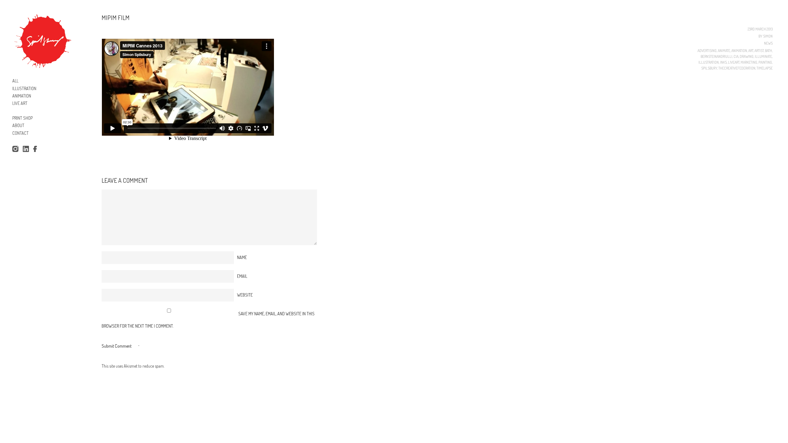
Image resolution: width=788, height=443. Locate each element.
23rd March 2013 (760, 29)
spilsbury (709, 68)
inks (723, 62)
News (768, 43)
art (750, 50)
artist (759, 50)
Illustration (708, 62)
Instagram (15, 149)
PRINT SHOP (22, 118)
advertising (707, 50)
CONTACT (20, 133)
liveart (733, 62)
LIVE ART (19, 103)
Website (245, 294)
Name (242, 257)
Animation (739, 50)
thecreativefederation (736, 68)
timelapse (765, 68)
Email (242, 276)
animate (724, 50)
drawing (747, 56)
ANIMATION (21, 95)
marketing (749, 62)
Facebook (36, 149)
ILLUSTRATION (24, 88)
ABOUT (18, 125)
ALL (15, 80)
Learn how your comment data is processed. (201, 366)
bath (768, 50)
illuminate (763, 56)
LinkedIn (26, 149)
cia (736, 56)
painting (765, 62)
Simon (768, 36)
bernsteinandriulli (716, 56)
